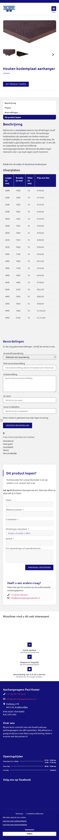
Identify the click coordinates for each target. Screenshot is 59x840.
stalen (19, 164)
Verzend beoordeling (17, 425)
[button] (6, 54)
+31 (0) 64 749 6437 (19, 594)
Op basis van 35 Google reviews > (29, 677)
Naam (8, 500)
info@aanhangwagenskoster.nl (25, 598)
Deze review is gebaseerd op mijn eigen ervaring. (26, 418)
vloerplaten (21, 130)
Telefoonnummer (14, 510)
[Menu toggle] (53, 8)
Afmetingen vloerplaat (16, 529)
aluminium (30, 164)
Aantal (9, 539)
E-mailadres (11, 519)
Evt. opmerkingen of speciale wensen (23, 548)
